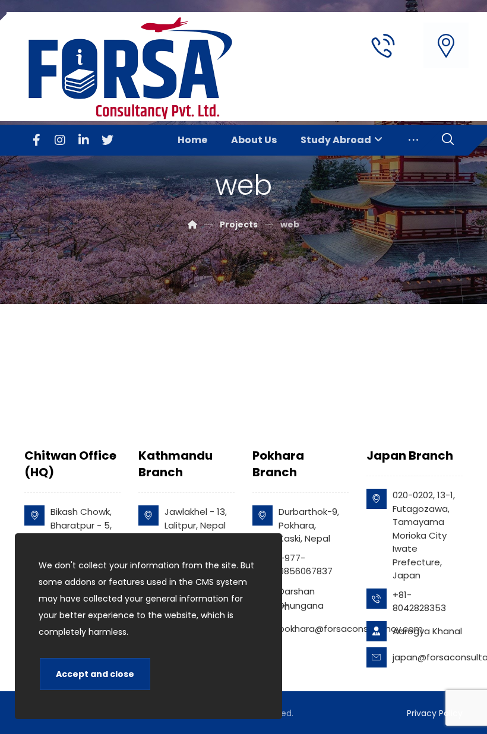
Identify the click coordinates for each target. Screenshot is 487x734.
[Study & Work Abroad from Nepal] (134, 68)
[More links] (413, 140)
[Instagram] (60, 140)
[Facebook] (36, 140)
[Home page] (192, 224)
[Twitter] (107, 140)
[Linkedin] (84, 140)
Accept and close (95, 674)
